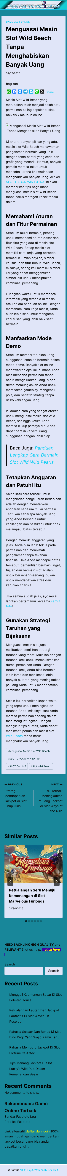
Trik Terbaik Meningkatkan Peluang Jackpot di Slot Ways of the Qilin (50, 798)
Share (50, 92)
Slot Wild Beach (41, 766)
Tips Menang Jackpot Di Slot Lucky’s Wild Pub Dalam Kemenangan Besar (30, 1068)
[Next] (57, 881)
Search (9, 964)
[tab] (26, 921)
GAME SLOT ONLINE (18, 21)
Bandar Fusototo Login (21, 1116)
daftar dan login (38, 1131)
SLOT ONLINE (17, 766)
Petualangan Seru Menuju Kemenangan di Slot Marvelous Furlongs (32, 895)
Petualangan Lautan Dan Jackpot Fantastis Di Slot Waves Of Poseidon (34, 1015)
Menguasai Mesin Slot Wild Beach (29, 751)
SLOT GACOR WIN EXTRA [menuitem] (25, 182)
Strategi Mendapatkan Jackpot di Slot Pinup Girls (15, 795)
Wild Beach (14, 736)
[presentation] (33, 864)
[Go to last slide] (10, 881)
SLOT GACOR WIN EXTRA (24, 758)
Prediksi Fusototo (17, 1122)
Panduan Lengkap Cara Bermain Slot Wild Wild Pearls (34, 455)
